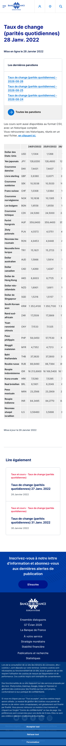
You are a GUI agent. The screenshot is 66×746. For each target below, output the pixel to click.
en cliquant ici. (27, 135)
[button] (60, 6)
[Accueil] (33, 605)
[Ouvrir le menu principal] (4, 6)
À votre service (33, 636)
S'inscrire (33, 584)
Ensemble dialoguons (33, 619)
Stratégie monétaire (33, 641)
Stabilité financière (33, 646)
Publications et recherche (33, 653)
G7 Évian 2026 (33, 624)
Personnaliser (33, 742)
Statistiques (33, 658)
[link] (33, 79)
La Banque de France (33, 630)
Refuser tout (33, 734)
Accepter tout (33, 726)
